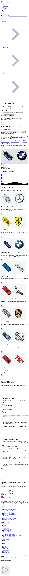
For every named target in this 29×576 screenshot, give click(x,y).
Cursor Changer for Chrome (9, 512)
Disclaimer (5, 551)
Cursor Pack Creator (7, 530)
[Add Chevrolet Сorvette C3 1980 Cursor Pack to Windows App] (3, 306)
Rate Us (5, 540)
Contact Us (5, 547)
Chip (20, 118)
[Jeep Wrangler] (13, 273)
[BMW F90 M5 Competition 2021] (13, 250)
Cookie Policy (6, 552)
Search (4, 525)
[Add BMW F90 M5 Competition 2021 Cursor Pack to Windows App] (3, 260)
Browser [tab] (4, 382)
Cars (6, 166)
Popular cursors (6, 526)
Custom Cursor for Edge (8, 510)
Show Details (5, 565)
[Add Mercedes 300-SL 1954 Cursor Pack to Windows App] (3, 214)
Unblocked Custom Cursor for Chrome (12, 535)
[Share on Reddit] (14, 181)
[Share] (2, 122)
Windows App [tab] (11, 382)
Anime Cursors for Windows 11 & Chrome (13, 517)
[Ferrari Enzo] (13, 227)
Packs (4, 7)
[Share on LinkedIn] (14, 178)
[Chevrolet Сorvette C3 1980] (13, 296)
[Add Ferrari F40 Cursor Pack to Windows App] (3, 375)
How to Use (6, 11)
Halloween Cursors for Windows (10, 518)
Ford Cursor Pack (15, 142)
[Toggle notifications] (1, 17)
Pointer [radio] (12, 115)
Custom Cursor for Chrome (9, 509)
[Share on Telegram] (14, 180)
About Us (5, 546)
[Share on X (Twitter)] (14, 176)
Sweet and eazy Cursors (8, 519)
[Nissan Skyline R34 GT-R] (13, 342)
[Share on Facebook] (14, 174)
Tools (5, 8)
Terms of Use (6, 550)
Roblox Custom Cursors (8, 515)
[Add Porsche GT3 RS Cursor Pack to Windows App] (3, 329)
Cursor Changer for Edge (9, 513)
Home (4, 4)
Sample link (8, 118)
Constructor (6, 528)
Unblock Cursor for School (9, 538)
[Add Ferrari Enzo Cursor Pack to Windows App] (3, 237)
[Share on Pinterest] (14, 177)
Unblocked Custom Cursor (9, 534)
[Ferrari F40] (13, 365)
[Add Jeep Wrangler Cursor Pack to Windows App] (3, 283)
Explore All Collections (6, 480)
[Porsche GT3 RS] (13, 319)
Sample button (15, 118)
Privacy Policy (6, 548)
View (2, 213)
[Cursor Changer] (2, 2)
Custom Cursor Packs (8, 533)
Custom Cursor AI (7, 529)
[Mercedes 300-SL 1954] (13, 204)
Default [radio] (6, 115)
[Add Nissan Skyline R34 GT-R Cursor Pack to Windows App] (3, 352)
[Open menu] (1, 14)
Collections (5, 6)
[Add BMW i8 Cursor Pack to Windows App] (3, 124)
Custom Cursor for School (9, 536)
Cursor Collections (7, 531)
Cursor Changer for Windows (10, 514)
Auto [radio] (2, 115)
